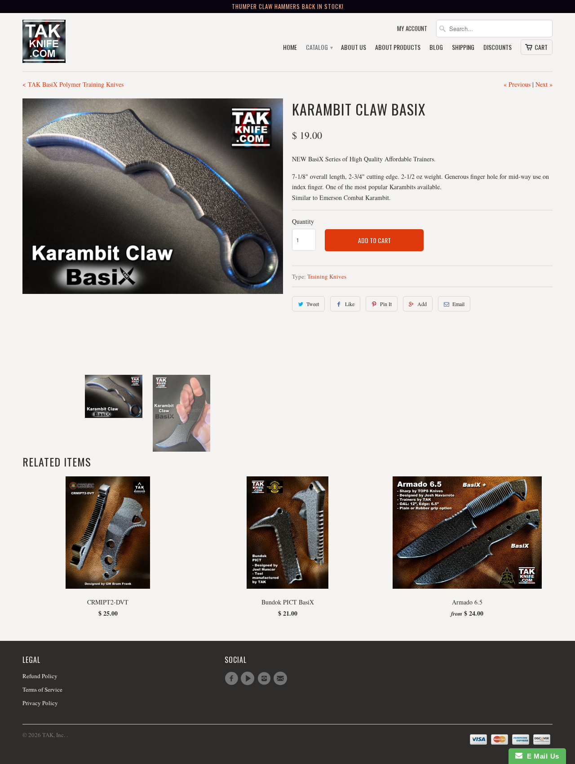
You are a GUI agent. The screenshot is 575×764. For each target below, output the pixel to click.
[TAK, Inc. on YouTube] (249, 678)
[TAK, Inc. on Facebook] (233, 678)
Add (422, 303)
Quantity (303, 221)
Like (349, 303)
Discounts (497, 47)
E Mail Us (540, 756)
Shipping (463, 47)
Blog (436, 47)
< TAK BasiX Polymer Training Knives (73, 84)
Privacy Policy (40, 703)
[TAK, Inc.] (85, 42)
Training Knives (326, 276)
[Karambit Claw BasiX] (152, 196)
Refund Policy (40, 676)
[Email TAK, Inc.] (282, 678)
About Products (397, 47)
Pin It (386, 303)
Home (290, 47)
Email (458, 303)
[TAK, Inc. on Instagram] (265, 678)
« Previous (517, 84)
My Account (412, 28)
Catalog (319, 47)
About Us (353, 47)
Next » (544, 84)
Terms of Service (42, 689)
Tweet (312, 303)
